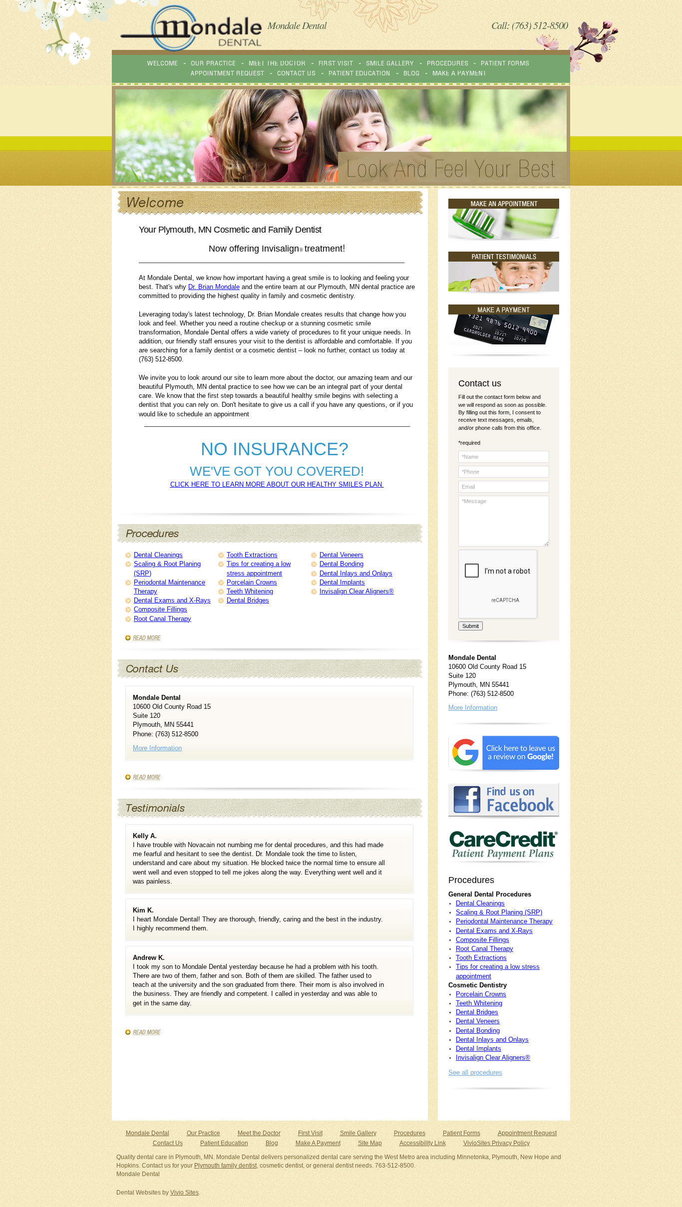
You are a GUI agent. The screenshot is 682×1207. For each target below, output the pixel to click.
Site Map (370, 1143)
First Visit (310, 1133)
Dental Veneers (341, 555)
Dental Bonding (341, 564)
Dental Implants (342, 582)
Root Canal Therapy (162, 618)
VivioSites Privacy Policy (496, 1143)
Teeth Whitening (250, 591)
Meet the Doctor (259, 1133)
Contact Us (168, 1143)
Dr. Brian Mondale (214, 287)
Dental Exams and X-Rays (172, 600)
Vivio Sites (184, 1192)
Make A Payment (318, 1143)
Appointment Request (527, 1133)
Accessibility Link (422, 1143)
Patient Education (224, 1143)
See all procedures (475, 1072)
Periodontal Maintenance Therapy (504, 921)
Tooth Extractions (252, 555)
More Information (157, 748)
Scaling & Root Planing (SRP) (499, 912)
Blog (272, 1143)
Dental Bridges (248, 600)
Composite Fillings (160, 609)
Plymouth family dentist (225, 1165)
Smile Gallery (358, 1133)
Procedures (409, 1133)
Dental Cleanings (158, 555)
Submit (470, 626)
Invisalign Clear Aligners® (357, 591)
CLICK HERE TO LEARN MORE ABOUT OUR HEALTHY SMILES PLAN (276, 484)
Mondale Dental (147, 1133)
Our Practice (203, 1133)
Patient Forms (461, 1133)
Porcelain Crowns (252, 582)
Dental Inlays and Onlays (356, 573)
